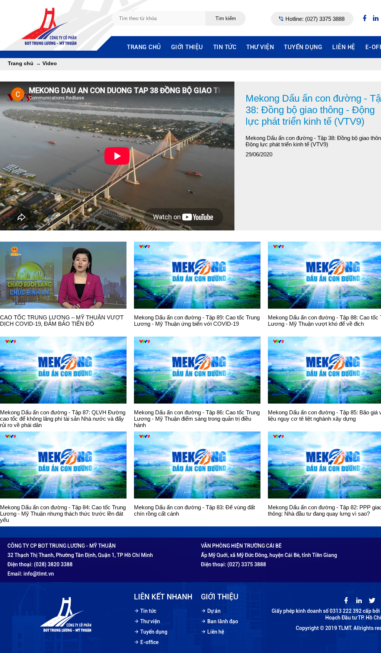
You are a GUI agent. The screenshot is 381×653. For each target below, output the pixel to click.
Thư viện (260, 47)
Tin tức (225, 47)
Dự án (214, 611)
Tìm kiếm (225, 18)
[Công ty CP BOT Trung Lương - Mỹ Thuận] (50, 44)
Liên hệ (343, 47)
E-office (149, 642)
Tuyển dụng (303, 47)
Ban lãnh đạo (222, 621)
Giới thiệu (187, 47)
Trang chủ (144, 47)
